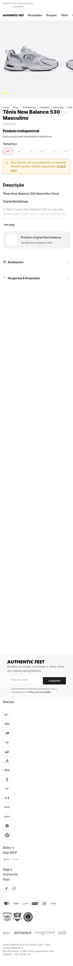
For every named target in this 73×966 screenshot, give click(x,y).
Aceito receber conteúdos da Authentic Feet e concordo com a (34, 690)
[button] (8, 127)
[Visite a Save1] (62, 933)
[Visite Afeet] (6, 933)
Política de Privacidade (39, 692)
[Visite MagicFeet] (45, 933)
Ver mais (9, 200)
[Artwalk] (22, 932)
